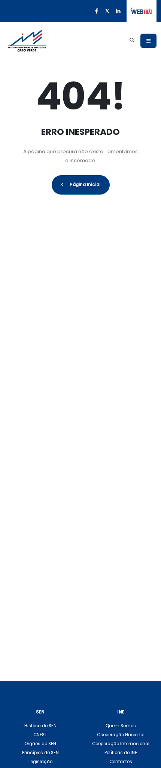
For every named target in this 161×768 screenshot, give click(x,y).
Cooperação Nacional (121, 735)
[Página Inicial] (26, 41)
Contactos (120, 762)
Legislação (40, 762)
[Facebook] (96, 11)
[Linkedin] (118, 11)
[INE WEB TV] (141, 11)
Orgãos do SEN (40, 744)
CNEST (40, 735)
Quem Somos (121, 726)
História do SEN (40, 726)
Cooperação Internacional (120, 744)
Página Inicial (85, 185)
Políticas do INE (120, 753)
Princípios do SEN (40, 753)
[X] (107, 11)
